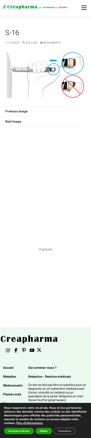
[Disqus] (45, 190)
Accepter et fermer (19, 431)
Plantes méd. (12, 394)
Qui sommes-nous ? (42, 367)
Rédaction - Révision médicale (49, 376)
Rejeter (44, 431)
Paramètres (64, 431)
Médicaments (52, 42)
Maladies (9, 376)
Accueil (8, 367)
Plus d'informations (29, 423)
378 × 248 (31, 42)
